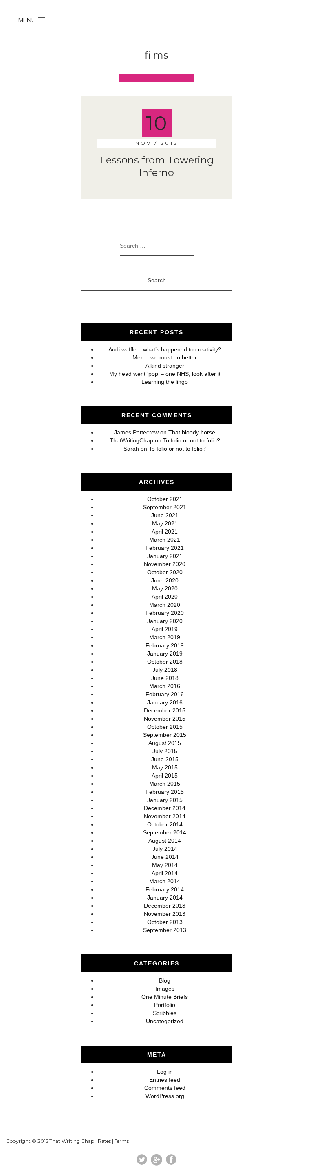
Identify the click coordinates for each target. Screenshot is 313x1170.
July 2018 (164, 670)
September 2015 (164, 735)
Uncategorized (164, 1021)
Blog (164, 980)
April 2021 (165, 531)
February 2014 (164, 889)
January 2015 (165, 800)
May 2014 (165, 865)
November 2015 (164, 718)
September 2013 (164, 930)
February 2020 (164, 613)
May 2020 (165, 588)
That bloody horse (191, 432)
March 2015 (164, 783)
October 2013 (165, 922)
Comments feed (164, 1088)
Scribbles (164, 1013)
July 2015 (164, 751)
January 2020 (165, 621)
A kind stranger (164, 365)
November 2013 (164, 914)
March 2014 (164, 881)
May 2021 (165, 523)
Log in (165, 1071)
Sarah (131, 448)
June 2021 (165, 515)
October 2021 (165, 499)
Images (164, 988)
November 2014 (164, 816)
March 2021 (164, 539)
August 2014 (164, 840)
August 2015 (164, 743)
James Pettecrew (136, 432)
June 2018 (165, 678)
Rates (104, 1141)
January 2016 (165, 702)
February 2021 (164, 548)
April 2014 (165, 873)
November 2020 (164, 564)
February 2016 (164, 694)
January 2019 (165, 653)
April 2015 (165, 775)
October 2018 (165, 661)
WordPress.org (164, 1096)
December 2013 (164, 905)
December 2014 (164, 808)
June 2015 (165, 759)
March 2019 (164, 637)
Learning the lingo (164, 382)
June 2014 (165, 857)
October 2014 (165, 824)
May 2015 (165, 767)
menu (27, 20)
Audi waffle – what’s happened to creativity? (164, 349)
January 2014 (165, 897)
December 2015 (164, 710)
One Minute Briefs (164, 997)
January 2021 (165, 556)
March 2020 (164, 604)
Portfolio (164, 1005)
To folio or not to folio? (191, 440)
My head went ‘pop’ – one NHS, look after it (164, 373)
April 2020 (165, 596)
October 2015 (165, 726)
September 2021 (164, 507)
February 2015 (164, 792)
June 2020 (165, 580)
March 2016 (164, 686)
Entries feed (164, 1079)
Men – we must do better (164, 357)
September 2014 (164, 832)
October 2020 (165, 572)
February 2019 (164, 645)
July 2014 (164, 848)
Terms (122, 1141)
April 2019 (165, 629)
